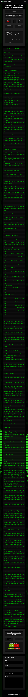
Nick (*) (6, 660)
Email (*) (6, 665)
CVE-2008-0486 (9, 26)
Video (6, 671)
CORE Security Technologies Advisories (15, 16)
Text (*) (6, 676)
